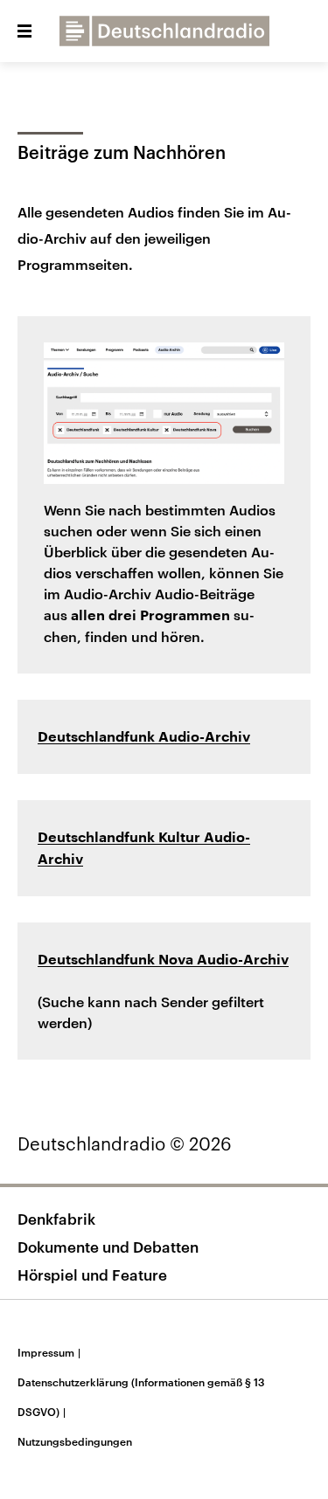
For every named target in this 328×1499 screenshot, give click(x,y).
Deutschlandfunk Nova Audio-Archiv (163, 960)
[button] (24, 31)
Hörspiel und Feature (92, 1274)
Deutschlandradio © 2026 (124, 1143)
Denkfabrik (56, 1218)
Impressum (48, 1352)
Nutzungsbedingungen (74, 1441)
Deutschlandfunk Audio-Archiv (144, 737)
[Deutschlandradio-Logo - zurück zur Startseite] (164, 31)
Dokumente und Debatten (108, 1246)
